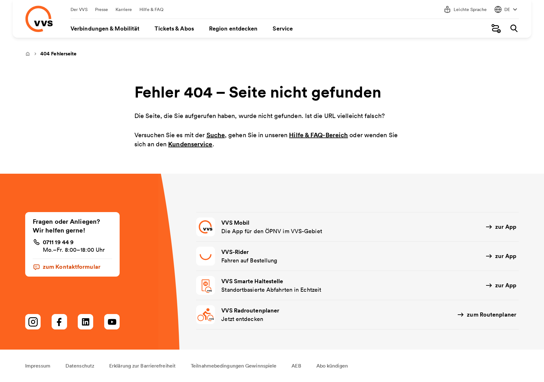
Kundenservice (190, 144)
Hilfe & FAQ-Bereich (318, 135)
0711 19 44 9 (58, 242)
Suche (216, 135)
